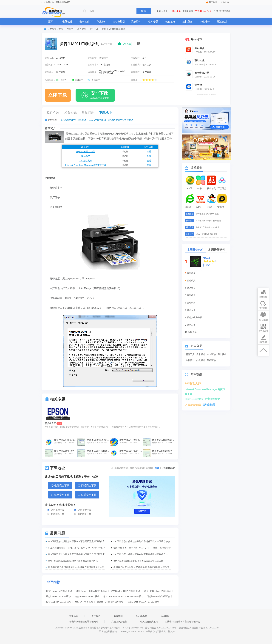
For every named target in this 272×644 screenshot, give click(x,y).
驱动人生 (191, 310)
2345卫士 (215, 227)
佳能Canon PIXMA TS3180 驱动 (143, 602)
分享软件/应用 (168, 468)
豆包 (215, 11)
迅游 (217, 214)
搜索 (143, 11)
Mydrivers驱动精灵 (85, 151)
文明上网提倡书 (119, 621)
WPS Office (200, 11)
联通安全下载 (88, 494)
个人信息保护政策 (149, 621)
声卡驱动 (211, 354)
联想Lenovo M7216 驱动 (58, 596)
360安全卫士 (163, 11)
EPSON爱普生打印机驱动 (73, 120)
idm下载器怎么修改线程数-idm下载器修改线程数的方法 (140, 554)
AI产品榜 (213, 2)
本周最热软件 (195, 249)
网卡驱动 (222, 354)
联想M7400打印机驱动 (158, 596)
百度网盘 (222, 188)
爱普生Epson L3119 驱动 (58, 602)
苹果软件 (102, 21)
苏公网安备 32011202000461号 (161, 627)
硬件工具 (94, 29)
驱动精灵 (85, 156)
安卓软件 (84, 21)
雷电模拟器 (222, 207)
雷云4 (206, 258)
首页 (50, 21)
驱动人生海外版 (194, 317)
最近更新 (222, 21)
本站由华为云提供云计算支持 (160, 631)
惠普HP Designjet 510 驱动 (110, 602)
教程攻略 (170, 21)
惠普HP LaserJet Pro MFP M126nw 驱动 (123, 596)
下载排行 (205, 21)
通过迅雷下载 (57, 510)
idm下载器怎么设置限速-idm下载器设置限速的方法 (73, 560)
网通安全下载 (88, 485)
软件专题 (153, 21)
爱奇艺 (209, 221)
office (198, 234)
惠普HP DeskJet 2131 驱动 (157, 591)
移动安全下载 (61, 494)
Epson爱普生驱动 (97, 120)
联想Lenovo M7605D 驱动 (59, 591)
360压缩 (213, 234)
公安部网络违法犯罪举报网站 (83, 621)
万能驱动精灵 (193, 405)
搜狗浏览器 (224, 11)
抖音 (209, 11)
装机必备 (187, 21)
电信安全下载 (61, 485)
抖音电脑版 (200, 221)
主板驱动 (190, 360)
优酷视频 (217, 221)
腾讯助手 (210, 214)
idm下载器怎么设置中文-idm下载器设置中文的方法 (138, 560)
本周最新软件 (216, 249)
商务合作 (73, 616)
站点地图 (165, 616)
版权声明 (118, 616)
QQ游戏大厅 (212, 207)
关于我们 (96, 616)
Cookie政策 (141, 616)
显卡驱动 (200, 354)
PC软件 (70, 29)
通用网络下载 (57, 514)
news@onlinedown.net (132, 631)
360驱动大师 (85, 160)
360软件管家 (201, 188)
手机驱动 (211, 360)
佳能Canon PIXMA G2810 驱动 (91, 591)
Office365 (176, 11)
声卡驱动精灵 (212, 398)
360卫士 (190, 188)
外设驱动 (200, 360)
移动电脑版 (119, 21)
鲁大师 (198, 227)
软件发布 (225, 2)
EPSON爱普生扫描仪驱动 (120, 120)
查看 (149, 151)
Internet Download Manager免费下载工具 (85, 165)
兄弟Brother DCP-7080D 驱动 (125, 591)
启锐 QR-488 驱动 (84, 602)
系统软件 (136, 21)
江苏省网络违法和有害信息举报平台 (182, 621)
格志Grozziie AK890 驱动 (87, 596)
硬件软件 (81, 29)
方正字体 (206, 227)
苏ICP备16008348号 (133, 627)
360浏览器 (188, 11)
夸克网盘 (205, 234)
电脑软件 (67, 21)
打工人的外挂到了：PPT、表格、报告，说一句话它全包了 (76, 548)
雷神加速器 (200, 214)
